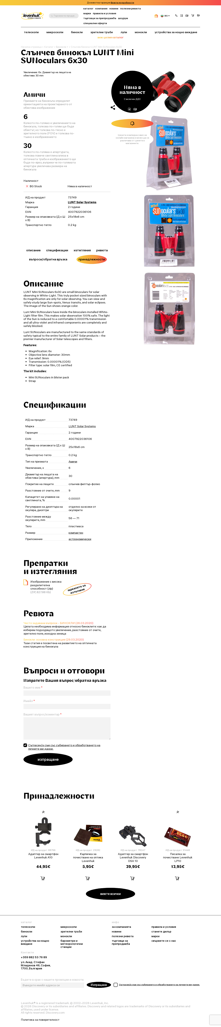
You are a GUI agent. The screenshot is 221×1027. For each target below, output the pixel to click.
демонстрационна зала (120, 2)
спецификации (57, 250)
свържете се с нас (163, 940)
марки (87, 13)
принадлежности (91, 259)
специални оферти (95, 23)
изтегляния (82, 250)
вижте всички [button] (110, 894)
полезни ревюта (130, 8)
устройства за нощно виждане (176, 32)
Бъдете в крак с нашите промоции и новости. (52, 979)
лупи (124, 32)
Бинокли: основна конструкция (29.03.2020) (53, 639)
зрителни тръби (101, 32)
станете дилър (161, 931)
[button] (176, 16)
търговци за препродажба (99, 18)
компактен (76, 532)
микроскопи (54, 32)
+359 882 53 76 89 (34, 957)
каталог (88, 8)
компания (101, 8)
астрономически (80, 539)
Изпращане (99, 985)
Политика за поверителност (40, 1019)
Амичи (73, 461)
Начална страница (31, 46)
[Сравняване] (187, 16)
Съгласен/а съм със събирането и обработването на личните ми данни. (64, 747)
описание (33, 250)
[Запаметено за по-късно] (181, 16)
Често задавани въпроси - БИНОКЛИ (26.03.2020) (58, 623)
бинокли (77, 32)
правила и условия (104, 13)
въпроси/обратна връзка (48, 259)
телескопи (31, 32)
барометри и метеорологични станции (72, 943)
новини (113, 8)
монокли (141, 32)
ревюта (102, 250)
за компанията (121, 926)
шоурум (123, 18)
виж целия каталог (111, 37)
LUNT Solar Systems (82, 202)
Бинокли (61, 46)
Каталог (48, 46)
